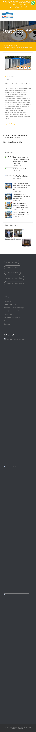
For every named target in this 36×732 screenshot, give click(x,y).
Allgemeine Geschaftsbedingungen (14, 308)
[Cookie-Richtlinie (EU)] (26, 7)
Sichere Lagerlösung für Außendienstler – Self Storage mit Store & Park (21, 196)
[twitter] (13, 7)
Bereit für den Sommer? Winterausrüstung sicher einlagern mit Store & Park (20, 205)
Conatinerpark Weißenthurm (14, 278)
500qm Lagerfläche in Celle (12, 142)
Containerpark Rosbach (12, 267)
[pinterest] (23, 7)
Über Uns (7, 324)
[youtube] (15, 7)
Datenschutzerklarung (10, 304)
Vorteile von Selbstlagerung (12, 317)
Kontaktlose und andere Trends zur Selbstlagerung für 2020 (16, 136)
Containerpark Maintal (12, 273)
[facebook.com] (10, 7)
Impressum (7, 301)
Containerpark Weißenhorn (14, 283)
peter (8, 79)
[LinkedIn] (18, 7)
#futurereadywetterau (19, 168)
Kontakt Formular (9, 314)
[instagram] (21, 7)
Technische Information (11, 321)
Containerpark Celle (11, 262)
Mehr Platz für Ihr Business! (20, 176)
